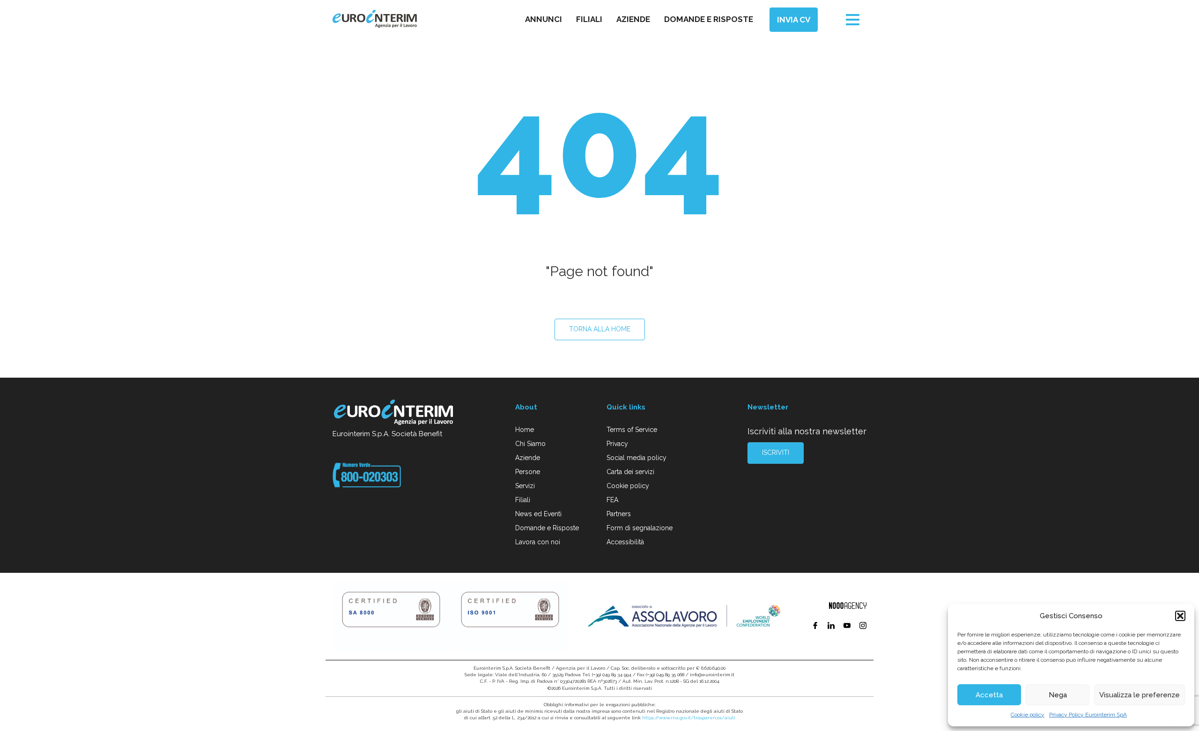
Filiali (589, 19)
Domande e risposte (708, 19)
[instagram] (862, 626)
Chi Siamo (530, 443)
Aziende (633, 19)
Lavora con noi (537, 542)
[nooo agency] (847, 605)
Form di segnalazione (640, 528)
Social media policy (636, 457)
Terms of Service (632, 429)
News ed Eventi (538, 514)
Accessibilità (625, 542)
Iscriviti (775, 452)
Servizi (525, 486)
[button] (1180, 616)
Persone (527, 471)
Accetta (989, 695)
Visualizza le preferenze (1139, 695)
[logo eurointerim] (375, 19)
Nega (1058, 695)
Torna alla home (599, 329)
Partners (619, 514)
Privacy (617, 443)
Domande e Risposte (547, 528)
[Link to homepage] (394, 414)
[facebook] (816, 626)
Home (524, 429)
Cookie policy (1027, 714)
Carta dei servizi (630, 471)
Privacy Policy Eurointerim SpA (1088, 714)
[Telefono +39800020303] (367, 474)
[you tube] (848, 626)
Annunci (543, 19)
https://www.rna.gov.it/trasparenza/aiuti (688, 717)
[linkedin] (832, 626)
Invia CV (793, 19)
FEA (612, 500)
